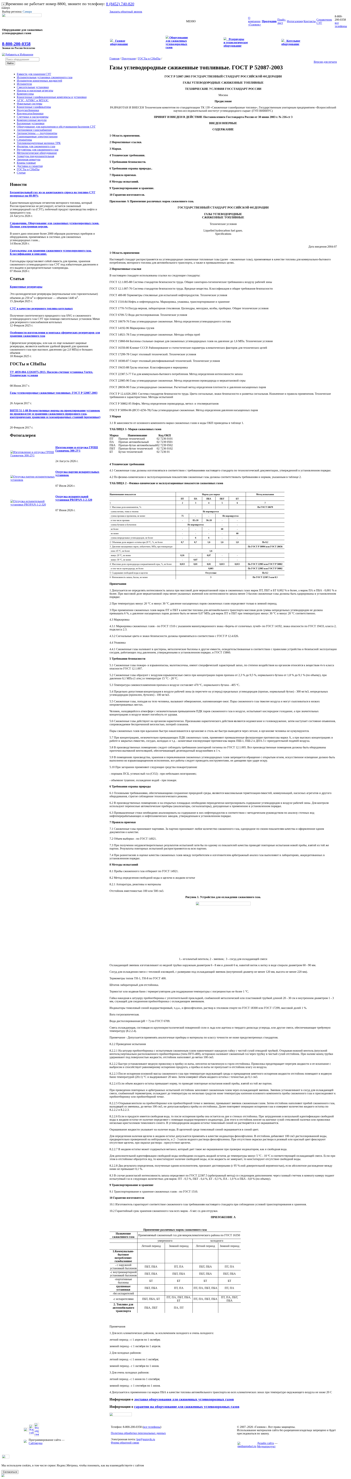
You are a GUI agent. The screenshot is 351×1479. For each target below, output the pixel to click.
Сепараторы (24, 139)
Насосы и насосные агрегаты (35, 90)
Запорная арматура (28, 159)
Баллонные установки (30, 123)
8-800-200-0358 (16, 43)
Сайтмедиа (35, 1443)
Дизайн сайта (265, 1443)
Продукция (129, 58)
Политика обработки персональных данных (138, 1433)
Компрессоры (25, 93)
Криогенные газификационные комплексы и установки (52, 97)
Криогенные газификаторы (34, 106)
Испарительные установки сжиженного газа (44, 77)
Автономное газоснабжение (34, 129)
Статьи (21, 172)
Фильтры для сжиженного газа (36, 146)
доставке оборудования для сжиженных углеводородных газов (184, 1399)
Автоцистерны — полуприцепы (37, 133)
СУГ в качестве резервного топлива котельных (41, 308)
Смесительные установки (33, 87)
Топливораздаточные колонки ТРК (39, 143)
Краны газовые (26, 162)
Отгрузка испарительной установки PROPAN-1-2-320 (73, 498)
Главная (114, 58)
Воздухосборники (28, 110)
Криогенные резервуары (26, 286)
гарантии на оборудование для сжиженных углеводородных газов (186, 1407)
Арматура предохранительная (35, 156)
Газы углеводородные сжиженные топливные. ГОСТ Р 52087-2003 (53, 392)
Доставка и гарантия (30, 166)
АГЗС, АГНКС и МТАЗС (33, 100)
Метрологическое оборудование (37, 152)
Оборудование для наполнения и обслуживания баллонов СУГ (56, 126)
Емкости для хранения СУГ (34, 74)
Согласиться (10, 1472)
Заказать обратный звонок (126, 11)
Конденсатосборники (30, 113)
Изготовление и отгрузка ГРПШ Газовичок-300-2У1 (76, 449)
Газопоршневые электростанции (37, 136)
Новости (18, 184)
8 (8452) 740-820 (120, 3)
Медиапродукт (266, 1446)
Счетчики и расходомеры (32, 116)
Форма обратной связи (125, 1442)
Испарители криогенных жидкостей (39, 80)
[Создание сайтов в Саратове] (246, 1446)
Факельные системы (29, 103)
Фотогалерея (23, 435)
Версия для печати (325, 61)
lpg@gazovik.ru (145, 1439)
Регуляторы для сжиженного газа (37, 149)
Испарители (24, 83)
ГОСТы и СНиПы (28, 169)
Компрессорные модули (32, 120)
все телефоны (341, 24)
